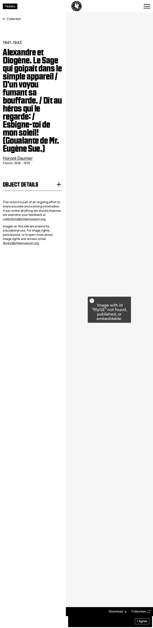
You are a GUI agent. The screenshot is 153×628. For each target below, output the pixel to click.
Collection (14, 19)
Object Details (20, 184)
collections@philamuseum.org (24, 219)
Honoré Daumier (17, 158)
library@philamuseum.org (21, 243)
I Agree (142, 621)
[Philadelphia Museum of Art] (76, 6)
